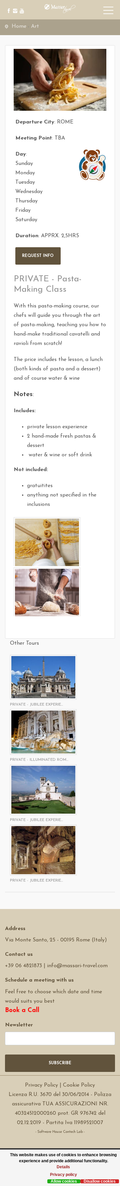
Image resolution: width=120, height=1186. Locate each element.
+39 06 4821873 (23, 966)
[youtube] (20, 5)
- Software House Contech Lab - (60, 1132)
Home (19, 26)
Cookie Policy (79, 1085)
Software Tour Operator (60, 1141)
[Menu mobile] (108, 12)
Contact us (19, 954)
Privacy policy (63, 1174)
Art (35, 26)
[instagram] (14, 5)
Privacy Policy (41, 1085)
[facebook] (7, 5)
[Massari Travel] (60, 8)
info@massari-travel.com (77, 966)
